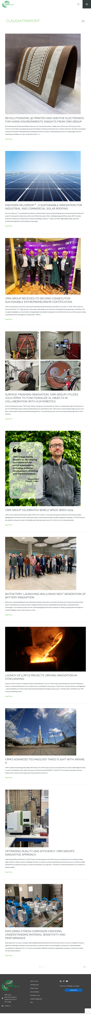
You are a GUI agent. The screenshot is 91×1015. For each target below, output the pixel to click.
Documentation (34, 992)
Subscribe (73, 990)
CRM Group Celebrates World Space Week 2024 (39, 510)
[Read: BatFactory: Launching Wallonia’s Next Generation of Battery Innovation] (40, 563)
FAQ (31, 1002)
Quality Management (36, 999)
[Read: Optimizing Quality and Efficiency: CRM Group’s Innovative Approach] (27, 818)
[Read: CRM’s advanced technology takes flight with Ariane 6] (40, 732)
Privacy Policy (34, 988)
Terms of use (34, 981)
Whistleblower (34, 984)
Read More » (9, 139)
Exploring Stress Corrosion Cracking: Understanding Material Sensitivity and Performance (35, 935)
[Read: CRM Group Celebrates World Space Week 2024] (43, 468)
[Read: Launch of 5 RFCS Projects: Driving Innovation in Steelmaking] (45, 649)
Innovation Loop (35, 995)
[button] (78, 4)
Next (85, 967)
